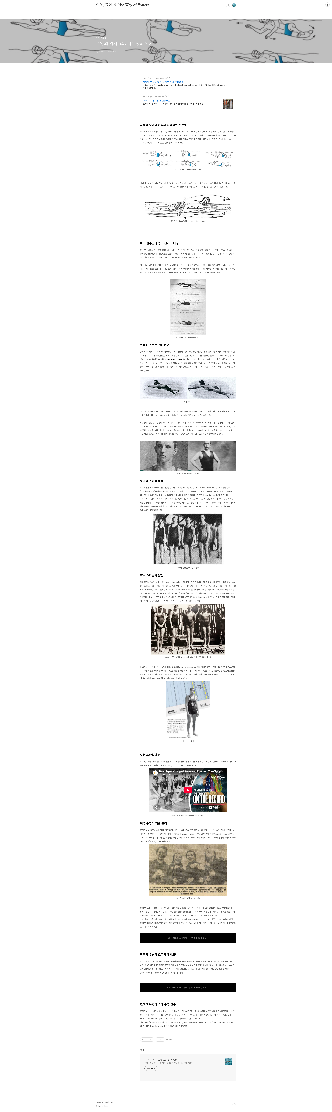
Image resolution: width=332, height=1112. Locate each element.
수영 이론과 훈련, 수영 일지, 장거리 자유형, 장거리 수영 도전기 (168, 1063)
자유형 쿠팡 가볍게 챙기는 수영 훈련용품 (163, 81)
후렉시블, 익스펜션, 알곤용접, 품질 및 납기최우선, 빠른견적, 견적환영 (173, 103)
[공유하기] (148, 1039)
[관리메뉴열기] (327, 4)
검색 (228, 5)
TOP (234, 1103)
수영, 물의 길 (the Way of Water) (122, 5)
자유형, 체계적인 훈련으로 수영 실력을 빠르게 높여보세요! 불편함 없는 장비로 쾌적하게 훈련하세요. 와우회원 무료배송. (187, 87)
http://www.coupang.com (154, 78)
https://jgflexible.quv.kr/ (153, 97)
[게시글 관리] (151, 1039)
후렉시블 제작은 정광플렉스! (157, 100)
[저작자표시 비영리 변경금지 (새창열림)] (168, 1039)
